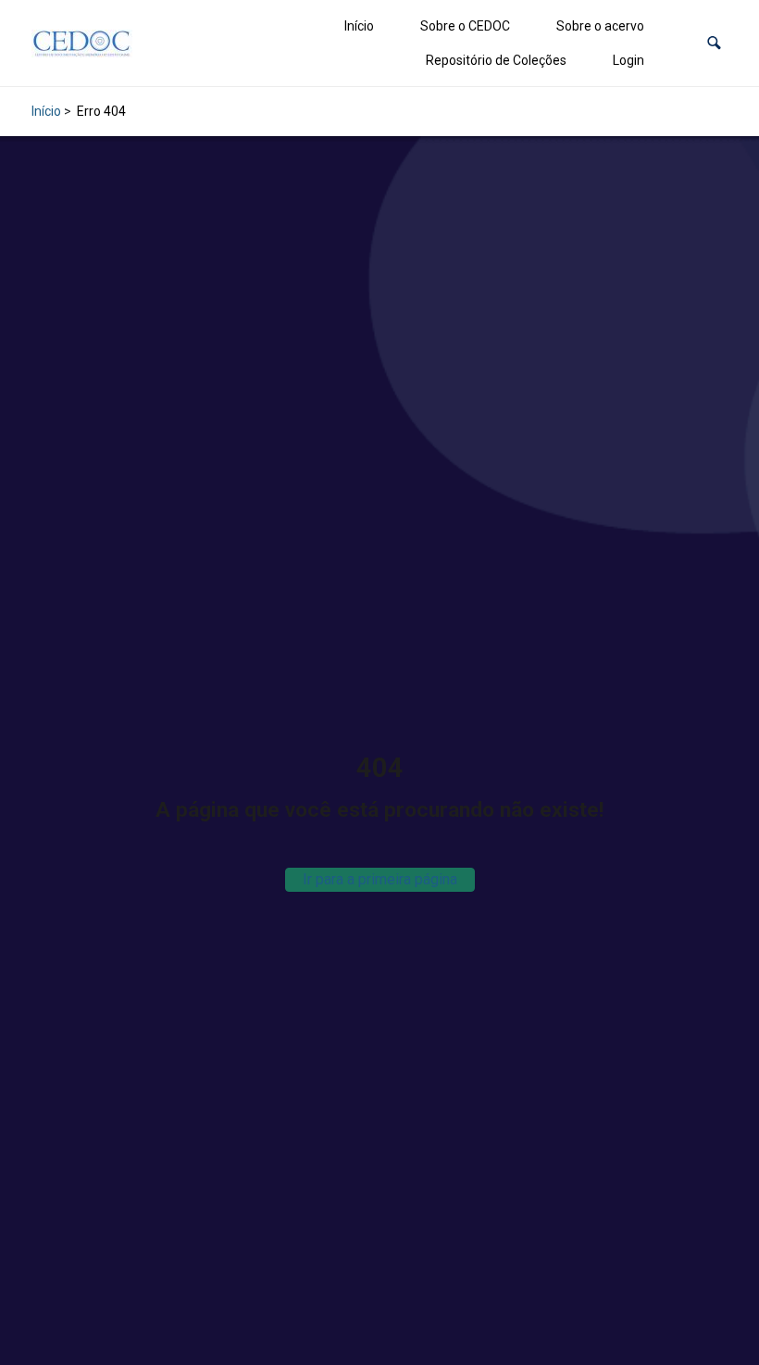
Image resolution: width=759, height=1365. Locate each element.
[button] (714, 43)
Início (359, 26)
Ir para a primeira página (380, 879)
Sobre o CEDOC (465, 26)
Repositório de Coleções (496, 60)
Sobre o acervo (600, 26)
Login (628, 60)
